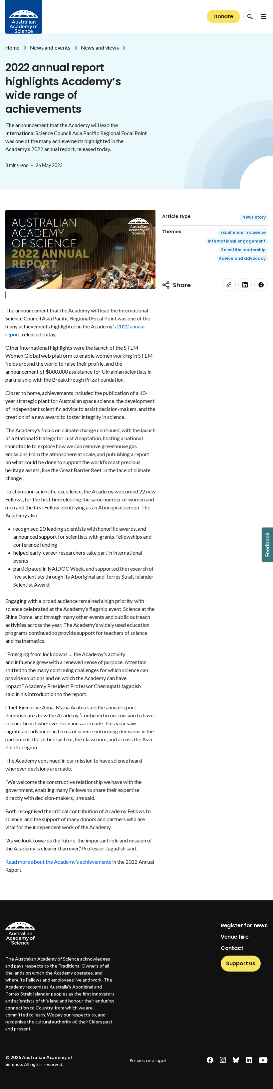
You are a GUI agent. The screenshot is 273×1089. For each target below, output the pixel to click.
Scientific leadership (243, 250)
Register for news (244, 925)
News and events (50, 47)
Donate (223, 16)
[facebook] (261, 284)
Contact (232, 948)
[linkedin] (245, 284)
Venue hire (235, 937)
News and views (100, 47)
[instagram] (223, 1060)
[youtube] (263, 1060)
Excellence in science (243, 232)
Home (12, 47)
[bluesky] (236, 1060)
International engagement (237, 241)
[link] (229, 284)
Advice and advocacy (242, 258)
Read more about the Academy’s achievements (58, 861)
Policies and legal (148, 1060)
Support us (240, 963)
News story (254, 217)
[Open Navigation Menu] (264, 17)
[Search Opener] (249, 16)
